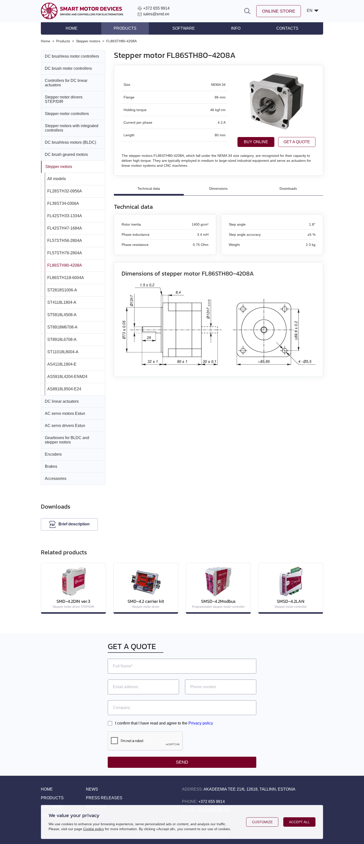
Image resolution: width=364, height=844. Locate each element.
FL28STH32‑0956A (64, 191)
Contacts (287, 28)
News (92, 789)
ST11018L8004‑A (62, 352)
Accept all (299, 822)
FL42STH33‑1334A (64, 216)
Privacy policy (200, 723)
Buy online (256, 142)
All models (56, 179)
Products (125, 28)
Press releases (104, 798)
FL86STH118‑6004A (65, 278)
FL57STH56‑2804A (64, 240)
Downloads (288, 188)
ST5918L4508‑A (62, 315)
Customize (262, 822)
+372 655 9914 (211, 801)
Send (182, 762)
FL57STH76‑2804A (64, 253)
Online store (278, 11)
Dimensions (218, 188)
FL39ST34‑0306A (63, 203)
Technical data (148, 188)
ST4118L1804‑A (61, 302)
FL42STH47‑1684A (64, 228)
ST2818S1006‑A (62, 290)
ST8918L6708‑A (62, 339)
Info (235, 28)
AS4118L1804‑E (62, 364)
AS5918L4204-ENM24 (67, 377)
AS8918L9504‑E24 (64, 389)
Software (183, 28)
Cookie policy (93, 829)
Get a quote (297, 142)
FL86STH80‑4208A (64, 265)
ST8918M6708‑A (62, 327)
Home (72, 28)
